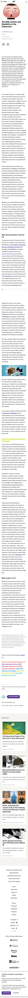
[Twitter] (8, 44)
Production (14, 906)
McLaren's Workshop (18, 687)
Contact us (14, 892)
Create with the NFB (14, 878)
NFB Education (8, 32)
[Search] (26, 2)
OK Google (22, 245)
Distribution (14, 909)
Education (4, 34)
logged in (10, 705)
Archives (14, 914)
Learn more (16, 993)
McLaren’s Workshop (8, 247)
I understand (6, 993)
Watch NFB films (14, 873)
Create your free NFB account (14, 870)
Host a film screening (14, 881)
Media (14, 895)
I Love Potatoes (13, 245)
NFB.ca (14, 903)
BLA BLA (17, 247)
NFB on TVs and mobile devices (14, 936)
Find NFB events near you (14, 875)
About (14, 886)
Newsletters (14, 898)
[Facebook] (3, 44)
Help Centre (14, 889)
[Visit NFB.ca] (16, 1)
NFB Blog (5, 1)
